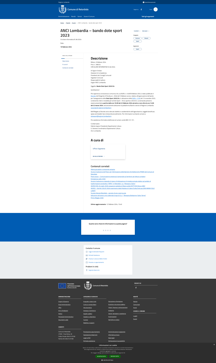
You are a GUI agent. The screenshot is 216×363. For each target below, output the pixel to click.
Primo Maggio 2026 (97, 198)
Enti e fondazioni (63, 311)
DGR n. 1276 (136, 98)
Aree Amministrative (64, 305)
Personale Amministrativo (65, 317)
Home (62, 23)
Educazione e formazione (115, 301)
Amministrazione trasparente (116, 332)
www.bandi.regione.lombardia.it (101, 108)
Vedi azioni (145, 31)
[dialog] (108, 353)
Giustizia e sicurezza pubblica (116, 304)
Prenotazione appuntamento (91, 332)
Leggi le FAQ (86, 338)
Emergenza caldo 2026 (98, 179)
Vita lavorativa (87, 308)
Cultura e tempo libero (89, 305)
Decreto (93, 96)
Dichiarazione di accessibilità (116, 341)
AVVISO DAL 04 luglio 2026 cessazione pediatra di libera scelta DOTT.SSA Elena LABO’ (118, 186)
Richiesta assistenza (89, 341)
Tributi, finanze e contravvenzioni (117, 308)
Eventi (135, 319)
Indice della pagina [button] (67, 55)
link (124, 353)
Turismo (85, 320)
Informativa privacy (113, 335)
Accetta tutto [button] (101, 356)
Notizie (135, 302)
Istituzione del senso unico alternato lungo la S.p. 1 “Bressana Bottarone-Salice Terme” (118, 195)
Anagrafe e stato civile (89, 302)
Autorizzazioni (112, 317)
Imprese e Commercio (89, 311)
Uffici (59, 308)
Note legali (111, 338)
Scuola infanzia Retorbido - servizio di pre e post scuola (108, 193)
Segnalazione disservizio (90, 335)
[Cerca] (156, 9)
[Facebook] (140, 9)
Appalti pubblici (87, 314)
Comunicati (136, 305)
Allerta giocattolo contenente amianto (103, 169)
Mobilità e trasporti (88, 323)
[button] (108, 360)
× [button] (214, 344)
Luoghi (135, 316)
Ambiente (111, 311)
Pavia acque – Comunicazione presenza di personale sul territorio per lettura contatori (118, 176)
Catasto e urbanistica (89, 317)
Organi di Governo (63, 302)
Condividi (136, 31)
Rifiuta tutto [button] (115, 356)
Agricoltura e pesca (113, 320)
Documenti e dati (63, 320)
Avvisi (74, 23)
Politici (60, 314)
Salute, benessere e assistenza (117, 314)
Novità (68, 23)
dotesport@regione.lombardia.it (101, 116)
